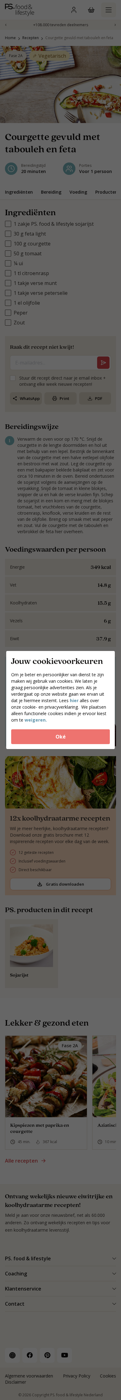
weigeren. (36, 720)
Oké (61, 736)
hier (75, 700)
